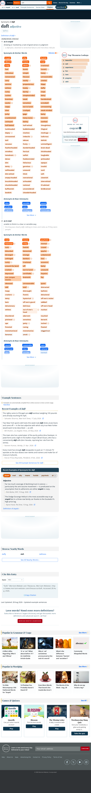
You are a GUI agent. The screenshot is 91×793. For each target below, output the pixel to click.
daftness (42, 554)
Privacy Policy (47, 757)
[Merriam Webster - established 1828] (2, 2)
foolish (35, 475)
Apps (17, 757)
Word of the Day (63, 2)
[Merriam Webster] (75, 120)
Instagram (86, 762)
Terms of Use (57, 757)
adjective (15, 26)
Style (4, 580)
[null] (80, 128)
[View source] (43, 418)
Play (11, 729)
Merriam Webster (6, 748)
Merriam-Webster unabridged (30, 621)
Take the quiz (79, 733)
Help (3, 757)
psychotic (45, 475)
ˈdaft (4, 31)
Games (55, 2)
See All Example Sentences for (29, 463)
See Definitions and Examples (75, 132)
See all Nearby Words (29, 560)
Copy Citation (30, 595)
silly (20, 475)
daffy (4, 554)
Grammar (72, 2)
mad (14, 475)
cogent (74, 128)
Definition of (7, 35)
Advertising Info (25, 757)
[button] (79, 2)
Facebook (67, 762)
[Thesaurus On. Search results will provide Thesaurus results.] (13, 3)
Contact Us (36, 757)
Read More (6, 404)
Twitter (73, 762)
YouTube (79, 762)
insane (27, 475)
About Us (10, 757)
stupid (7, 475)
